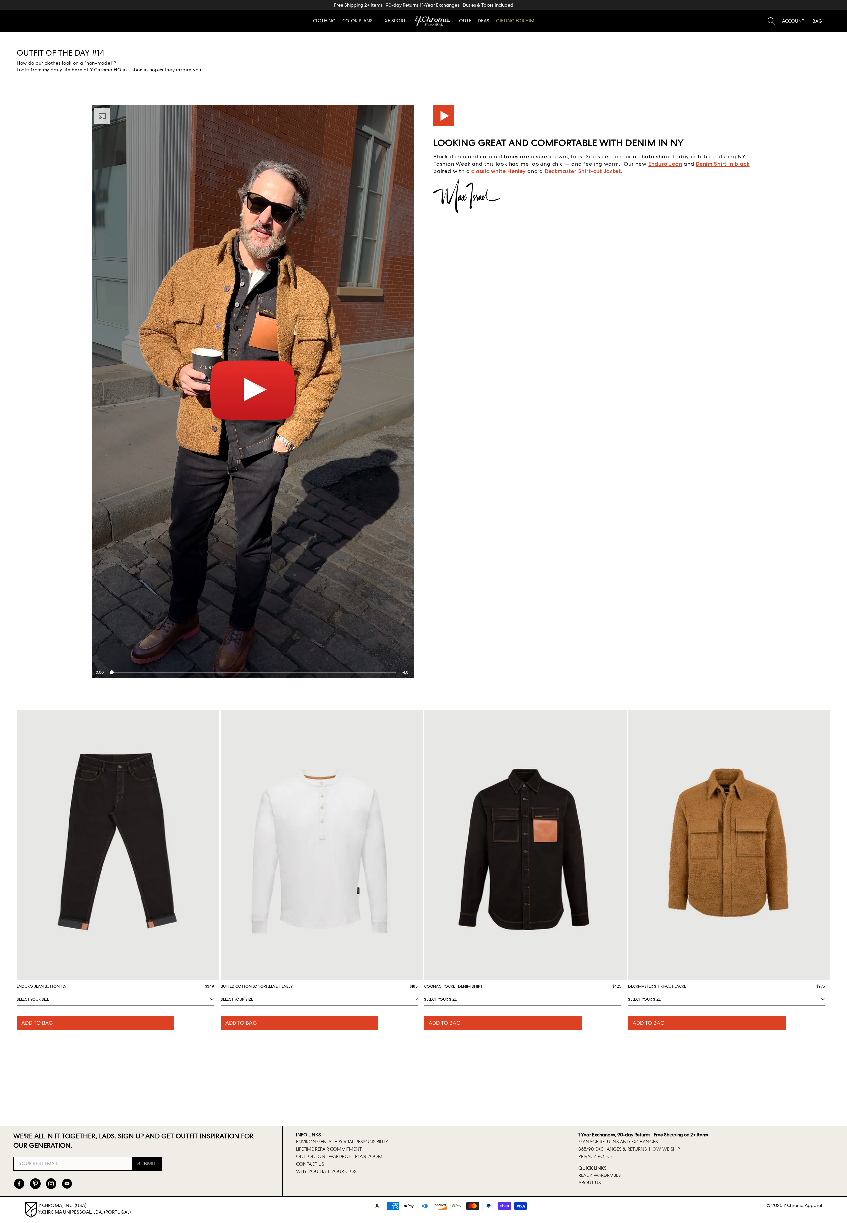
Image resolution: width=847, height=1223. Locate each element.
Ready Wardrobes (599, 1175)
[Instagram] (51, 1183)
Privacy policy (595, 1156)
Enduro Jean (665, 163)
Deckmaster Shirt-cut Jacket (583, 171)
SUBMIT (146, 1163)
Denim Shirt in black (722, 163)
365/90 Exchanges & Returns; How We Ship (629, 1149)
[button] (793, 21)
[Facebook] (19, 1183)
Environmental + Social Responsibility (342, 1142)
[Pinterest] (35, 1183)
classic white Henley (498, 171)
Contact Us (310, 1164)
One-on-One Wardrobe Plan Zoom (339, 1156)
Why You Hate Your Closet (328, 1171)
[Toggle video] (443, 115)
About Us (589, 1183)
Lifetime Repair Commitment (329, 1149)
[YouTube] (67, 1183)
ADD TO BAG (37, 1022)
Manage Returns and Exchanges (618, 1142)
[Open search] (771, 21)
